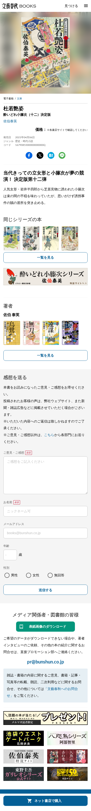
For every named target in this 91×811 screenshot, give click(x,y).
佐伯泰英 (10, 121)
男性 (14, 575)
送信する (45, 590)
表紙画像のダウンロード (47, 626)
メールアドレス (13, 524)
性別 (6, 567)
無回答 (59, 575)
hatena (51, 155)
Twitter (40, 155)
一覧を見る (45, 257)
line (62, 155)
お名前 (7, 502)
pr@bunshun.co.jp (45, 662)
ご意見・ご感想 (13, 452)
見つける (71, 6)
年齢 (6, 546)
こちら (49, 435)
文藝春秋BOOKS (19, 6)
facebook (29, 155)
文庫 (19, 98)
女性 (36, 575)
